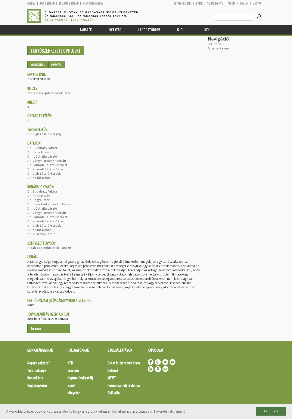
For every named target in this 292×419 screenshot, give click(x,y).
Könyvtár (74, 392)
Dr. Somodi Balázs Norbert (47, 165)
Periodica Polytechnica (124, 385)
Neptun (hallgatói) (80, 377)
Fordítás (56, 64)
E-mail (199, 3)
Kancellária (35, 377)
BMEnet (113, 370)
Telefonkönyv (215, 3)
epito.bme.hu (47, 3)
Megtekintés (38, 64)
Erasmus (73, 370)
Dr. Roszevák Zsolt (41, 234)
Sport (71, 385)
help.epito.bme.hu (93, 3)
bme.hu (31, 3)
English (244, 3)
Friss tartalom (218, 48)
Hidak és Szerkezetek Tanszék (49, 248)
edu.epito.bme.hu (69, 3)
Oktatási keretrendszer (124, 362)
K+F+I (180, 29)
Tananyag (36, 328)
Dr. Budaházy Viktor (42, 148)
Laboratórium (149, 29)
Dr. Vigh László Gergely (44, 134)
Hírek (205, 29)
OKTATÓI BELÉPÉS (183, 3)
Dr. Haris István (38, 152)
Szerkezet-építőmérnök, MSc (49, 93)
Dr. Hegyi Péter (38, 200)
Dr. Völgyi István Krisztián (46, 161)
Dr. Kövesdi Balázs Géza (45, 169)
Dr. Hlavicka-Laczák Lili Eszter (49, 204)
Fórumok (214, 44)
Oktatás (115, 29)
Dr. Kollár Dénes (39, 178)
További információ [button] (169, 411)
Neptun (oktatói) (38, 362)
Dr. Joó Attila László (42, 156)
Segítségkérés (37, 385)
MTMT (112, 377)
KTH (70, 362)
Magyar (257, 3)
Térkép (231, 3)
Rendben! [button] (271, 411)
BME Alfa (114, 392)
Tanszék (86, 29)
